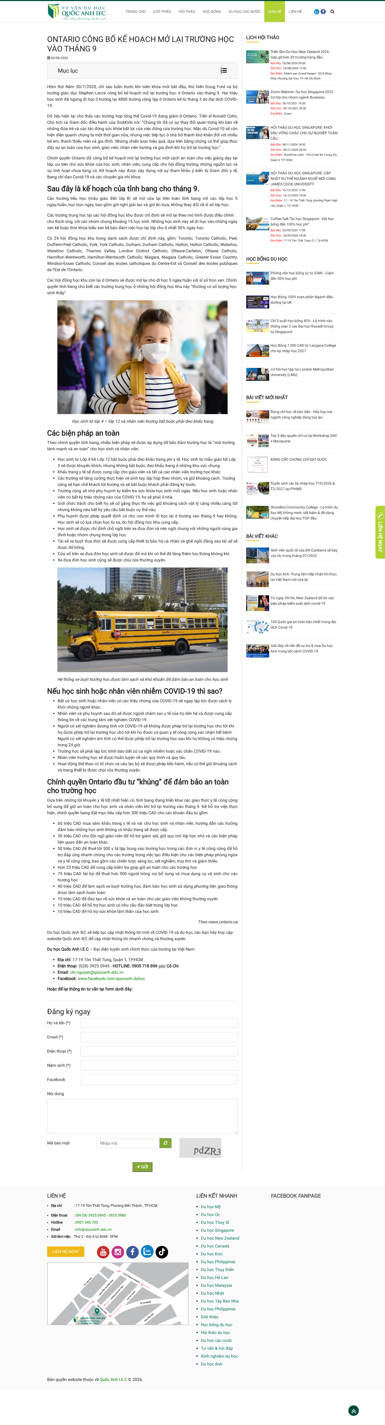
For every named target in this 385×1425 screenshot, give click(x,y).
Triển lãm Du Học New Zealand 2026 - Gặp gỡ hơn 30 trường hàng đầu (301, 54)
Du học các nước (245, 11)
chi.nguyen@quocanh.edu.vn (97, 972)
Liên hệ (295, 11)
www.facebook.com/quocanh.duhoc (111, 978)
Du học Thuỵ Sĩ (215, 1222)
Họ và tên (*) (58, 1022)
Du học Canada (215, 1246)
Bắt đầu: (276, 63)
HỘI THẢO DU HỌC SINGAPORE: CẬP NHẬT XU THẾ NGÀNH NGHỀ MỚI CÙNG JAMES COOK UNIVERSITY (303, 178)
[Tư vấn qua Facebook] (323, 11)
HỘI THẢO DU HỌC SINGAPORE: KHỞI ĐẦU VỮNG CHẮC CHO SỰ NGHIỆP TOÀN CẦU (304, 133)
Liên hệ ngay (65, 1251)
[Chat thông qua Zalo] (147, 1251)
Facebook (56, 1079)
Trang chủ (135, 11)
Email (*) (55, 1037)
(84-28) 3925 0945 (90, 1215)
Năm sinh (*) (59, 1065)
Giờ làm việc (60, 1236)
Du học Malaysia (216, 1285)
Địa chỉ (56, 1205)
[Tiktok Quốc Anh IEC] (162, 1252)
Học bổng (212, 11)
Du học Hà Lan (214, 1277)
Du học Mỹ (211, 1206)
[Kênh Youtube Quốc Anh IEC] (103, 1252)
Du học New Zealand (220, 1238)
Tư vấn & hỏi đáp (217, 1348)
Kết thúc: (276, 68)
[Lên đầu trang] (353, 1411)
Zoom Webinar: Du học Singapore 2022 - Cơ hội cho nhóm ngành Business (303, 94)
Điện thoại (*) (59, 1051)
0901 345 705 (86, 1222)
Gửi (144, 1166)
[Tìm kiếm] (332, 11)
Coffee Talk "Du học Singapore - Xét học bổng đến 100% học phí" (302, 221)
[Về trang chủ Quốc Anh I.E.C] (80, 11)
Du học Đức (212, 1253)
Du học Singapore (217, 1230)
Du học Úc (210, 1214)
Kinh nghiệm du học (219, 1356)
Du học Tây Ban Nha (220, 1301)
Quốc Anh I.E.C (113, 1379)
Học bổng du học (216, 1324)
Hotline (57, 1222)
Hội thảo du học (215, 1332)
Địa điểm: (277, 73)
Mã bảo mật (58, 1142)
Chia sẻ (274, 11)
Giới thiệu (162, 11)
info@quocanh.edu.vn (93, 1229)
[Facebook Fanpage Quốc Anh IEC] (132, 1252)
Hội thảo (187, 11)
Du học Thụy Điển (217, 1269)
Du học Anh (211, 1364)
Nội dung (55, 1093)
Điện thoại (59, 1215)
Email (55, 1229)
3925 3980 (117, 1215)
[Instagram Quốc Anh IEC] (118, 1252)
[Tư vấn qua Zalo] (316, 11)
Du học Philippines (218, 1261)
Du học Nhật (212, 1293)
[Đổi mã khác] (166, 1143)
